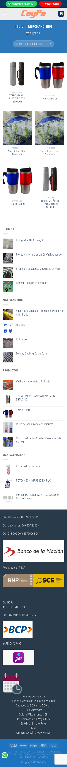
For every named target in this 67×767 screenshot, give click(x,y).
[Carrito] (61, 14)
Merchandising (14, 754)
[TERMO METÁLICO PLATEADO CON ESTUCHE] (49, 179)
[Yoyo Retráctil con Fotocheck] (49, 128)
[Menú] (5, 13)
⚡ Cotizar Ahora (50, 3)
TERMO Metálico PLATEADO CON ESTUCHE (17, 98)
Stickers (26, 752)
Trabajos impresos (34, 754)
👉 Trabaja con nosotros (34, 757)
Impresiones (54, 752)
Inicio (19, 26)
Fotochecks (39, 752)
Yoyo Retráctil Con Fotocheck (17, 153)
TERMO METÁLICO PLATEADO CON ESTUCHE (50, 203)
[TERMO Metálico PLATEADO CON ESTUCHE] (17, 73)
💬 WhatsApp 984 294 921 (21, 3)
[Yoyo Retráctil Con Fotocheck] (17, 128)
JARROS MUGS (50, 98)
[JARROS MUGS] (49, 75)
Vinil (16, 752)
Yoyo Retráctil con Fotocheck (50, 153)
